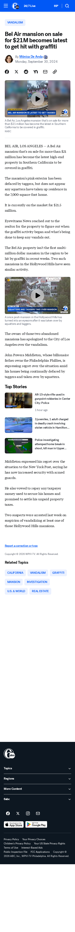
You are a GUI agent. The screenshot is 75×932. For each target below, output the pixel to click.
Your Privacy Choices (33, 839)
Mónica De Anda (31, 57)
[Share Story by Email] (45, 71)
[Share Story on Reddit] (26, 71)
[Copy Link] (54, 71)
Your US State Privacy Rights (49, 843)
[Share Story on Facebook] (6, 71)
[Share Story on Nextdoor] (35, 71)
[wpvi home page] (9, 754)
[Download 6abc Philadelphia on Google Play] (36, 824)
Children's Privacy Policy (17, 843)
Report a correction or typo (21, 546)
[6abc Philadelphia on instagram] (28, 813)
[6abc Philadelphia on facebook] (8, 813)
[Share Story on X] (16, 71)
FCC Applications (40, 852)
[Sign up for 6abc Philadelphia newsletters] (38, 813)
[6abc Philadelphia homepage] (16, 6)
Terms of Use (11, 847)
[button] (5, 5)
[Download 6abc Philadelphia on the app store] (14, 824)
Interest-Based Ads (32, 847)
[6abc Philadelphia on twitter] (18, 813)
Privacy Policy (11, 839)
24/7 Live (30, 6)
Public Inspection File (15, 852)
